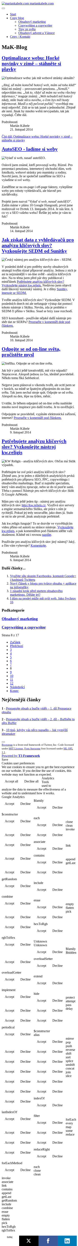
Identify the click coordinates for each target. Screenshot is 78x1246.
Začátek (15, 642)
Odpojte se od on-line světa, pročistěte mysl (31, 351)
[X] (28, 1241)
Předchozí (16, 646)
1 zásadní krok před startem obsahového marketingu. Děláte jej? (36, 592)
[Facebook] (48, 1241)
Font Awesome (32, 748)
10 (11, 676)
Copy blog (17, 18)
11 (11, 679)
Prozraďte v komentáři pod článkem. (38, 418)
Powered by (21, 756)
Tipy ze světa (27, 29)
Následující (17, 687)
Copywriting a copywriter (35, 25)
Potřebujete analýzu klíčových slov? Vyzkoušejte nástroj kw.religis (33, 283)
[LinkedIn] (67, 1241)
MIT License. (16, 748)
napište (46, 534)
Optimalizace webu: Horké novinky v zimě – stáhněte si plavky (31, 63)
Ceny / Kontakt (20, 36)
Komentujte (38, 545)
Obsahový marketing (32, 21)
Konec (14, 691)
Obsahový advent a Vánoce (36, 33)
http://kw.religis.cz (34, 505)
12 (11, 683)
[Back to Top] (3, 742)
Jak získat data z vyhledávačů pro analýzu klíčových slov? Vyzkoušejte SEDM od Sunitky (38, 245)
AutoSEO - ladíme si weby (30, 149)
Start (13, 14)
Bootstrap (7, 744)
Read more (65, 781)
